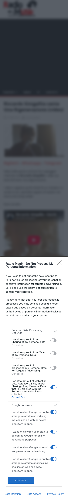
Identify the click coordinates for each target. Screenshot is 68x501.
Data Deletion (13, 493)
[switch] (53, 340)
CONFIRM (21, 480)
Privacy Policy (55, 493)
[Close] (60, 264)
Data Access (34, 493)
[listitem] (34, 331)
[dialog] (34, 379)
